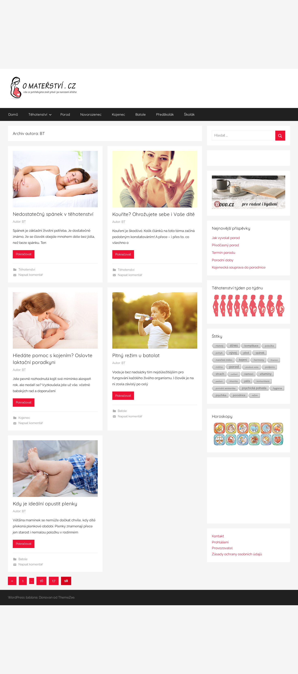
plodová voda (251, 367)
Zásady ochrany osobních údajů (237, 554)
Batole (140, 114)
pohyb (219, 352)
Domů (13, 114)
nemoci (248, 374)
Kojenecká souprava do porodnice (239, 267)
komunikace (263, 381)
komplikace (251, 345)
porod (234, 366)
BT (24, 221)
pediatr (219, 381)
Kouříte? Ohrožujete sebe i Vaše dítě (153, 214)
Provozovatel (222, 548)
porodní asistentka (225, 388)
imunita (233, 381)
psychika (221, 395)
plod (246, 352)
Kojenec (118, 114)
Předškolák (165, 114)
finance (274, 360)
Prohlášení (220, 542)
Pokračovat (23, 254)
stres (234, 345)
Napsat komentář (30, 275)
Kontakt (218, 536)
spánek (260, 352)
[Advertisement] (149, 34)
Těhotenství (37, 114)
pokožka (269, 345)
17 (53, 581)
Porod (65, 114)
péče (247, 381)
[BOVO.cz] (248, 208)
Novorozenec (91, 114)
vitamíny (265, 374)
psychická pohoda (254, 388)
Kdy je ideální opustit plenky (45, 503)
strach (220, 374)
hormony (259, 360)
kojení (243, 360)
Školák (189, 114)
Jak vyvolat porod (226, 238)
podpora (270, 366)
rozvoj (219, 345)
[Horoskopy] (248, 444)
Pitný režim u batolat (136, 355)
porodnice (239, 395)
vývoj (233, 352)
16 (41, 581)
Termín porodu (223, 253)
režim (255, 395)
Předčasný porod (225, 245)
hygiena (277, 388)
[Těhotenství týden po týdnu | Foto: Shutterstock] (248, 316)
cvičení (234, 374)
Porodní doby (222, 260)
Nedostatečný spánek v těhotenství (53, 214)
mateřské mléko (224, 359)
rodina (219, 366)
